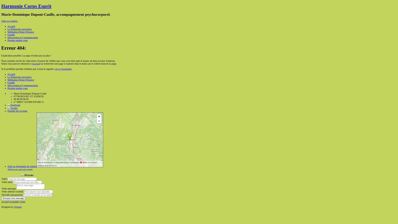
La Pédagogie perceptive (19, 29)
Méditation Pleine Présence (20, 32)
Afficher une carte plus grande (20, 169)
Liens (22, 201)
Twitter (14, 108)
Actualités (14, 201)
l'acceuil (36, 63)
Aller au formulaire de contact (22, 166)
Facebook (15, 105)
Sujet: (4, 178)
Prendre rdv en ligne (17, 111)
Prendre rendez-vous (17, 40)
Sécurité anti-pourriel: (12, 195)
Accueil (11, 26)
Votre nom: (7, 182)
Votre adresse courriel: (12, 191)
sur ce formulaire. (63, 69)
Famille (11, 34)
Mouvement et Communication (22, 37)
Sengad (18, 207)
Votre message (9, 188)
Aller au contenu (9, 21)
